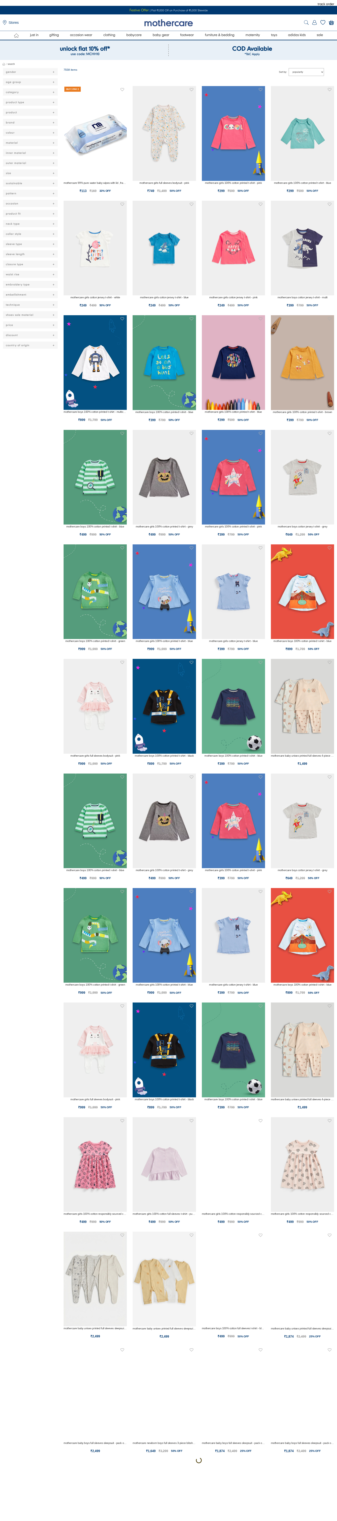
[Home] (16, 35)
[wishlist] (322, 22)
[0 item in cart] (331, 22)
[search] (306, 22)
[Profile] (314, 22)
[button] (122, 89)
